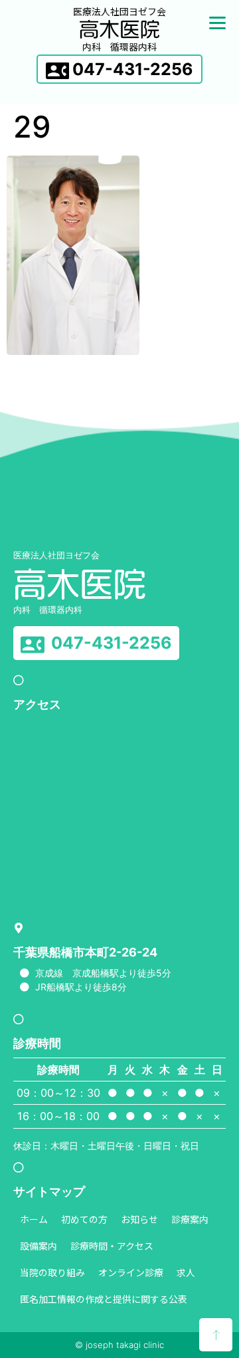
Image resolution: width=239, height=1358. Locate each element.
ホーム (34, 1219)
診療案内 (189, 1219)
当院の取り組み (52, 1272)
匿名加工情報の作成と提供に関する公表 (103, 1298)
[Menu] (217, 22)
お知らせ (139, 1219)
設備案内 (38, 1245)
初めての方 (84, 1219)
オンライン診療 (130, 1272)
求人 (186, 1272)
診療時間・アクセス (111, 1245)
